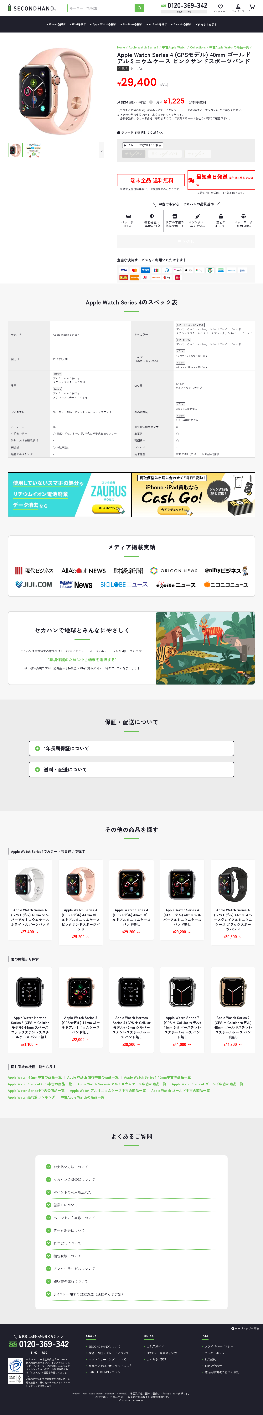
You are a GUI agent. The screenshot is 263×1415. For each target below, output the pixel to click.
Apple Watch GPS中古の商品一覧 (93, 1077)
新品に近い (133, 153)
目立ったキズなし (165, 153)
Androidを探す (182, 24)
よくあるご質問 (157, 1359)
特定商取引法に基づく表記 (221, 1372)
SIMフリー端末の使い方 (162, 1353)
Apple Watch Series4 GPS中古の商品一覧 (40, 1083)
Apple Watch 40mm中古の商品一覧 (35, 1077)
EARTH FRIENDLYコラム (104, 1372)
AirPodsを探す (157, 24)
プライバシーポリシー (218, 1346)
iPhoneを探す (56, 24)
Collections (198, 47)
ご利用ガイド (155, 1346)
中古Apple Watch (174, 47)
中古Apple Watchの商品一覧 (229, 47)
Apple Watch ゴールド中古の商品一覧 (180, 1090)
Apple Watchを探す (104, 24)
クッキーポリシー (216, 1353)
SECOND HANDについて (104, 1346)
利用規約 (210, 1359)
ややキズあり (198, 153)
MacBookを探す (132, 24)
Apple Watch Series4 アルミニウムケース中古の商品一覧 (121, 1083)
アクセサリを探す (206, 24)
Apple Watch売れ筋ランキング (31, 1097)
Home (121, 47)
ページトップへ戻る (247, 1328)
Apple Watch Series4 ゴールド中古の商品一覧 (207, 1083)
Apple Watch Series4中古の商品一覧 (36, 1090)
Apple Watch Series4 (143, 47)
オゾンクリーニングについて (107, 1359)
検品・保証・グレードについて (109, 1353)
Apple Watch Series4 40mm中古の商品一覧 (157, 1077)
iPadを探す (78, 24)
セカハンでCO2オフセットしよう (110, 1365)
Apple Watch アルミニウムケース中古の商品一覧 (108, 1090)
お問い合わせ (213, 1365)
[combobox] (101, 8)
